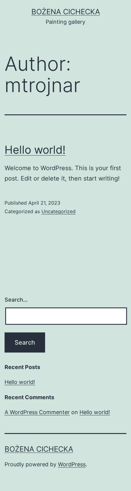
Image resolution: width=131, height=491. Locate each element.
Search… (16, 299)
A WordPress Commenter (37, 412)
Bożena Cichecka (65, 11)
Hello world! (35, 149)
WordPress (72, 464)
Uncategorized (58, 211)
